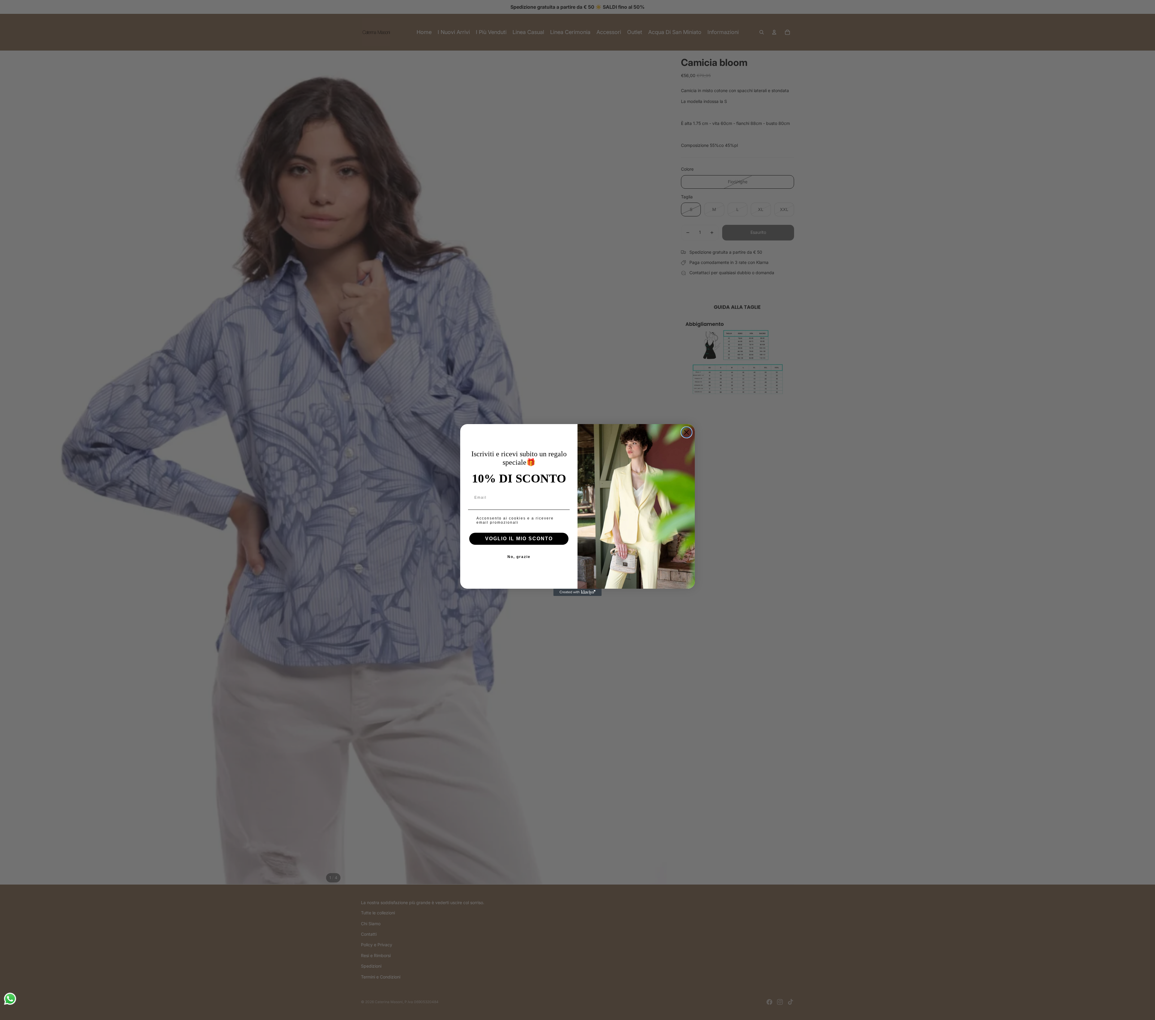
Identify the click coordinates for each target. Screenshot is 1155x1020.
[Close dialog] (686, 432)
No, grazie (519, 557)
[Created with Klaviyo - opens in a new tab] (577, 592)
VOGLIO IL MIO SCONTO (519, 538)
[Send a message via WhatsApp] (10, 999)
